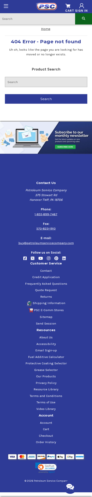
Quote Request (46, 290)
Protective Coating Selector (46, 363)
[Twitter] (34, 259)
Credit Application (46, 277)
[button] (46, 468)
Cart (46, 429)
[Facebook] (27, 259)
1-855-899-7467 (46, 214)
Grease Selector (46, 370)
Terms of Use (46, 402)
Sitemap (46, 317)
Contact (46, 271)
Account (46, 423)
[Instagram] (50, 259)
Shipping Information (49, 303)
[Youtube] (42, 259)
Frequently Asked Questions (46, 284)
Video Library (46, 409)
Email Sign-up (46, 350)
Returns (46, 297)
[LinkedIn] (65, 259)
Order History (46, 442)
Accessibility (46, 344)
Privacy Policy (46, 383)
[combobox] (37, 18)
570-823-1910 (46, 228)
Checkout (46, 436)
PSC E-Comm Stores (49, 310)
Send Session (46, 323)
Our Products (46, 376)
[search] (83, 18)
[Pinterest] (58, 259)
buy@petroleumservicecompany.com (46, 243)
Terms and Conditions (46, 396)
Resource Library (46, 389)
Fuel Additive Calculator (46, 357)
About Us (46, 337)
